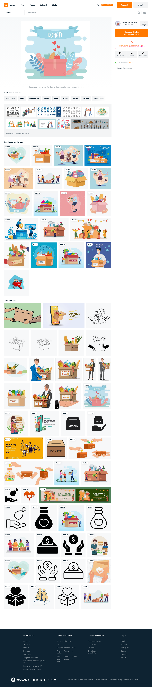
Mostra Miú (90, 124)
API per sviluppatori (30, 657)
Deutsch (124, 651)
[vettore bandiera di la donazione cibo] (23, 448)
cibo (56, 98)
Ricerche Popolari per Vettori (65, 652)
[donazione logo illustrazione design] (29, 495)
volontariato (10, 98)
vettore (86, 98)
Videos (32, 5)
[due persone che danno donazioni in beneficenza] (18, 178)
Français (124, 654)
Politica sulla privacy (115, 680)
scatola (75, 98)
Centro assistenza (94, 641)
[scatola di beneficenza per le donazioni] (76, 178)
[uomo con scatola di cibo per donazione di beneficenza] (72, 203)
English (123, 641)
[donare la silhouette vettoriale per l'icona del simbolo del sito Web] (99, 423)
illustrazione (99, 98)
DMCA (59, 644)
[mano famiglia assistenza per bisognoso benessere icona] (41, 597)
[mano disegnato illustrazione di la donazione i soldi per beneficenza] (90, 448)
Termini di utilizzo (101, 680)
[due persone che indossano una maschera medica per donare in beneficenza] (68, 155)
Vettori (12, 5)
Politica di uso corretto (131, 680)
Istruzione (27, 654)
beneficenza (34, 98)
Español (124, 644)
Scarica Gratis (131, 33)
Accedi (140, 5)
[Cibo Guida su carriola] (16, 283)
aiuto (22, 98)
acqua (65, 98)
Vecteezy (26, 644)
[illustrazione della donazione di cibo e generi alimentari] (17, 155)
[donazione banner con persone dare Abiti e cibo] (75, 495)
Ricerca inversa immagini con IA (34, 662)
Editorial (43, 5)
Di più (54, 5)
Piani (98, 5)
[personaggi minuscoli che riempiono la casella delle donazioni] (54, 229)
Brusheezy (27, 641)
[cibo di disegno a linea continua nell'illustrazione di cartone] (16, 343)
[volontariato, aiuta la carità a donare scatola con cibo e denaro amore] (18, 203)
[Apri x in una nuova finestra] (52, 680)
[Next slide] (107, 98)
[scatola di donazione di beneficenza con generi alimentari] (99, 203)
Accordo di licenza (64, 641)
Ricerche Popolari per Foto (67, 656)
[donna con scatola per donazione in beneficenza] (100, 178)
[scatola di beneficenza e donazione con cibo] (44, 255)
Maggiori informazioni (124, 68)
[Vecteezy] (6, 5)
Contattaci (92, 644)
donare (46, 98)
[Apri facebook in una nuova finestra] (34, 680)
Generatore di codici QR (32, 669)
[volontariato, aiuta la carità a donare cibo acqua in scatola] (97, 396)
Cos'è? (131, 63)
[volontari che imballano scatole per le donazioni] (48, 178)
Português (125, 648)
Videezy (26, 648)
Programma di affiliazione (66, 648)
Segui (144, 25)
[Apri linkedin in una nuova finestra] (41, 680)
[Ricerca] (138, 12)
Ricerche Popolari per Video (65, 660)
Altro (122, 657)
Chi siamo (91, 648)
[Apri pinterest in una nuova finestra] (44, 680)
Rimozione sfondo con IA (32, 666)
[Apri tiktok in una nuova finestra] (48, 680)
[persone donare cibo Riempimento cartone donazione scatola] (90, 229)
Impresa (26, 651)
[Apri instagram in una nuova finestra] (37, 680)
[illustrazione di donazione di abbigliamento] (19, 545)
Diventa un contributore (92, 652)
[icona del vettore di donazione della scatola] (56, 448)
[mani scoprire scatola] (99, 571)
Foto (22, 5)
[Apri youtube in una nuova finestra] (55, 680)
